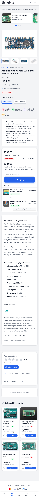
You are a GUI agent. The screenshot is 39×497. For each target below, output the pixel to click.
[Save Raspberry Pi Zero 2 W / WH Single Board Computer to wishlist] (23, 435)
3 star (22, 373)
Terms (29, 485)
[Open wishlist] (31, 2)
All (6, 373)
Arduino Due (25, 454)
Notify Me (21, 180)
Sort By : (6, 381)
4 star (17, 373)
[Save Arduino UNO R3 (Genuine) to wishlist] (4, 435)
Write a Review (12, 367)
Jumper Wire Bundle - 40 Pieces (18, 202)
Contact (10, 485)
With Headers (20, 102)
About (17, 485)
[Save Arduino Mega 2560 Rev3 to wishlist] (4, 467)
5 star (11, 373)
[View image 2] (15, 61)
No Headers (7, 102)
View (31, 435)
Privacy (23, 485)
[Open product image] (19, 43)
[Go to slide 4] (23, 26)
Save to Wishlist (30, 159)
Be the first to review (16, 67)
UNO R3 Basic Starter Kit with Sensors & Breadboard (17, 191)
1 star (6, 377)
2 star (28, 373)
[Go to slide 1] (16, 26)
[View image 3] (24, 61)
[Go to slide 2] (18, 26)
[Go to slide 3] (21, 26)
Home (3, 9)
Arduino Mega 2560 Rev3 (9, 455)
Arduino (5, 67)
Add (13, 435)
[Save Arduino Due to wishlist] (23, 467)
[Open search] (27, 2)
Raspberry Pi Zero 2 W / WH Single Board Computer (28, 422)
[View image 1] (5, 61)
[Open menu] (35, 3)
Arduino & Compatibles (14, 9)
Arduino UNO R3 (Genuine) (8, 422)
